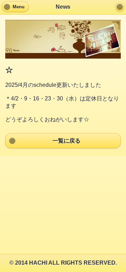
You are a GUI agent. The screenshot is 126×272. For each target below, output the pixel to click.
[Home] (119, 7)
